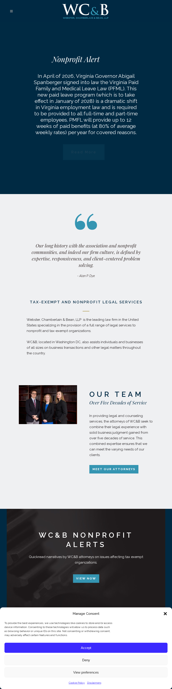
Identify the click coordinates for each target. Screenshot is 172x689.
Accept (86, 648)
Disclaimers (94, 682)
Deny (86, 660)
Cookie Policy (77, 682)
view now (86, 578)
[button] (165, 613)
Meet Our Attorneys (113, 469)
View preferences (86, 672)
